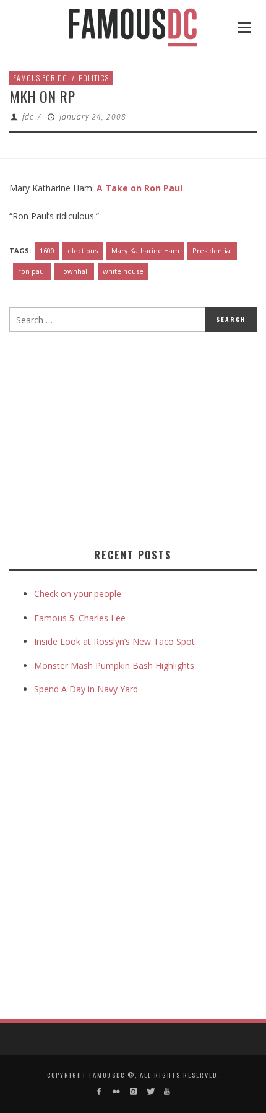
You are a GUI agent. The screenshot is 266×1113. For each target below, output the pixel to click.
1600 (47, 250)
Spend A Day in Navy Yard (86, 689)
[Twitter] (150, 1092)
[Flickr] (116, 1092)
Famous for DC (40, 77)
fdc (27, 116)
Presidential (212, 250)
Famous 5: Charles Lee (80, 618)
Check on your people (79, 594)
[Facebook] (99, 1092)
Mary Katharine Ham (145, 250)
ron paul (32, 271)
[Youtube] (166, 1092)
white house (123, 271)
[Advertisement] (113, 437)
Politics (94, 77)
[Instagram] (132, 1092)
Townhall (74, 271)
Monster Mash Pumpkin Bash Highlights (114, 665)
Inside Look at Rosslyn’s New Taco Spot (114, 641)
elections (82, 250)
